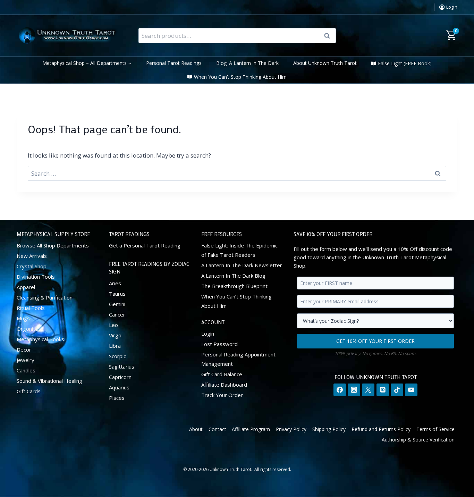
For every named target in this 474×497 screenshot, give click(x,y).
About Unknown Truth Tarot (325, 63)
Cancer (117, 314)
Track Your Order (222, 394)
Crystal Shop (31, 266)
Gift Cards (29, 391)
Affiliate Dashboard (224, 384)
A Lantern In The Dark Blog (233, 275)
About (196, 429)
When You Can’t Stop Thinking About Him (240, 77)
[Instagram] (354, 390)
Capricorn (120, 376)
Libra (115, 345)
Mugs (23, 318)
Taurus (117, 293)
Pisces (117, 397)
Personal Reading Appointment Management (238, 359)
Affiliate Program (251, 429)
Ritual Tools (31, 307)
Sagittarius (121, 366)
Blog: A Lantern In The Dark (247, 63)
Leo (113, 324)
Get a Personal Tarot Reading (144, 245)
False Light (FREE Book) (405, 63)
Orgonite (27, 328)
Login (207, 333)
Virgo (115, 335)
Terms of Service (435, 429)
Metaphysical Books (40, 339)
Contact (217, 429)
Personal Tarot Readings (174, 63)
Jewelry (25, 359)
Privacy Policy (291, 429)
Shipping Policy (329, 429)
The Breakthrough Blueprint (234, 286)
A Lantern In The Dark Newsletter (241, 265)
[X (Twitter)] (368, 390)
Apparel (26, 287)
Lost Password (219, 343)
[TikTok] (397, 390)
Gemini (117, 304)
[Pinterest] (382, 390)
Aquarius (119, 387)
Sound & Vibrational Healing (49, 380)
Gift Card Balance (221, 374)
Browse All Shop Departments (53, 245)
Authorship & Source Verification (418, 439)
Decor (24, 349)
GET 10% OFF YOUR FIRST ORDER (375, 341)
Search (329, 36)
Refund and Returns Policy (381, 429)
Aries (115, 283)
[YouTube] (411, 390)
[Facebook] (339, 390)
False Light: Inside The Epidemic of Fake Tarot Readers (239, 250)
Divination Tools (36, 276)
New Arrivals (32, 255)
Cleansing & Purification (45, 297)
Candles (26, 370)
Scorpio (118, 356)
